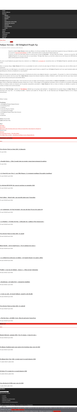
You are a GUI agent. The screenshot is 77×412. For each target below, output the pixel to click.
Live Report (7, 17)
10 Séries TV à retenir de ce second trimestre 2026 (13, 371)
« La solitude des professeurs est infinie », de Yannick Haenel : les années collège (21, 257)
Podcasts (4, 36)
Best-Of (4, 37)
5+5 (5, 20)
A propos (4, 397)
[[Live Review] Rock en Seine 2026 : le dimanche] (3, 146)
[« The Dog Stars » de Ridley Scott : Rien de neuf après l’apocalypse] (3, 315)
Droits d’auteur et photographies (10, 402)
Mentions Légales (6, 400)
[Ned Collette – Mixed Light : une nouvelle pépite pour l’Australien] (3, 194)
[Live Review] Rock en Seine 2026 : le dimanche (12, 149)
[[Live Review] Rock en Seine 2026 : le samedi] (3, 230)
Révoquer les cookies (5, 393)
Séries (3, 31)
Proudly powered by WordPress (7, 404)
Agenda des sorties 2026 (11, 21)
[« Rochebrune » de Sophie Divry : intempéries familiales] (3, 278)
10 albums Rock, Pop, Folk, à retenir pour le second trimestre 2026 (18, 359)
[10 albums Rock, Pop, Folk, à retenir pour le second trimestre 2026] (3, 356)
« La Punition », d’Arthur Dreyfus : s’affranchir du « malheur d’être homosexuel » (22, 221)
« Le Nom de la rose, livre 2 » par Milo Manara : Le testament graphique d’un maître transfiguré (26, 173)
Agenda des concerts (10, 23)
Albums (6, 15)
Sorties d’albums (6, 12)
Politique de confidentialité (8, 399)
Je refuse (17, 409)
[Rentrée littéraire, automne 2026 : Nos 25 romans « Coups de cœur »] (3, 332)
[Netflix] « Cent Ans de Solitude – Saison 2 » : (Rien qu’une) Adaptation (19, 269)
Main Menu (3, 40)
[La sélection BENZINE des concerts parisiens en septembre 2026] (3, 182)
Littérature (4, 34)
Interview (7, 24)
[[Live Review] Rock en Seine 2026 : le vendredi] (3, 303)
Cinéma (4, 29)
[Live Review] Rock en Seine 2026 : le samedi (12, 233)
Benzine (21, 47)
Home (3, 10)
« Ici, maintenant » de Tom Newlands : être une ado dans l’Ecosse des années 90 (21, 209)
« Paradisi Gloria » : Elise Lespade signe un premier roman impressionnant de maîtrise (23, 161)
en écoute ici (41, 61)
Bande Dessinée (6, 32)
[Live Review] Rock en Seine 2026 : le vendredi (12, 306)
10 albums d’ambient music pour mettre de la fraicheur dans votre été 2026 (20, 347)
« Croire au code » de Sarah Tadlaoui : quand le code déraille (16, 294)
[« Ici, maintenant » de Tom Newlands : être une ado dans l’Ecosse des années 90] (3, 206)
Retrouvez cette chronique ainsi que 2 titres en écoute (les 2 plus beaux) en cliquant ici (20, 128)
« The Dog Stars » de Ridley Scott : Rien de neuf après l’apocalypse (18, 318)
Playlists (6, 18)
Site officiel (2, 127)
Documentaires (8, 26)
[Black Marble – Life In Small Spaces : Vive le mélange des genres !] (3, 242)
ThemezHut (30, 404)
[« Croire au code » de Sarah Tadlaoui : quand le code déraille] (3, 291)
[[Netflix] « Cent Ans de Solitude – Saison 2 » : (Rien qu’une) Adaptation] (3, 266)
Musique (4, 13)
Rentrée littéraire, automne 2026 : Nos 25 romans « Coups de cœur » (18, 335)
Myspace (2, 125)
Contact (4, 395)
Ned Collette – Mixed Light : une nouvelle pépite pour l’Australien (17, 197)
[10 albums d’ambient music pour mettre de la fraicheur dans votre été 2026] (3, 344)
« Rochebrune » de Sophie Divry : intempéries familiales (15, 282)
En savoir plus (21, 409)
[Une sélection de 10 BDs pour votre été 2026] (3, 380)
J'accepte (13, 409)
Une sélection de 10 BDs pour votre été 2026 (11, 383)
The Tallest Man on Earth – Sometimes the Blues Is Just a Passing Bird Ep (17, 135)
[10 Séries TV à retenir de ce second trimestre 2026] (3, 368)
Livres (6, 28)
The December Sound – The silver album (9, 133)
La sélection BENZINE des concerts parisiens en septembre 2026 (17, 185)
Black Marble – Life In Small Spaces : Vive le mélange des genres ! (18, 245)
